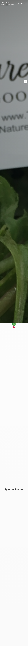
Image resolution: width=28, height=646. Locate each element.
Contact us (11, 4)
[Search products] (26, 81)
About (8, 2)
